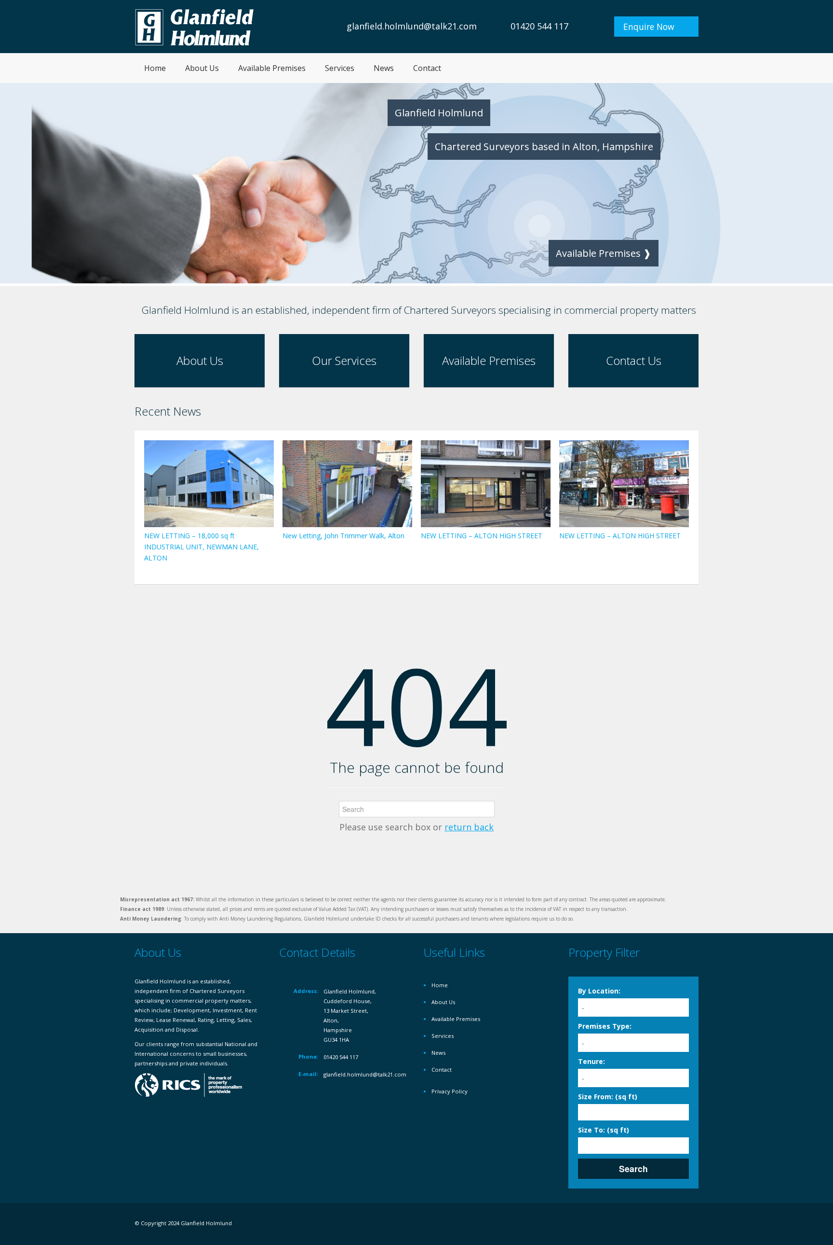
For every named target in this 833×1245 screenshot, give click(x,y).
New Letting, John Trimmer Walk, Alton (343, 535)
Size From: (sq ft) (607, 1096)
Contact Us (633, 360)
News (384, 68)
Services (339, 68)
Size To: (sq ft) (603, 1129)
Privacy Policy (449, 1091)
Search (633, 1168)
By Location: (599, 990)
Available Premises (272, 68)
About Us (202, 68)
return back (469, 827)
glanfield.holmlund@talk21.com (412, 26)
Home (155, 68)
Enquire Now (648, 26)
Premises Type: (604, 1026)
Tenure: (591, 1061)
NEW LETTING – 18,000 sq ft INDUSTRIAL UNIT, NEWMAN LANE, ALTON (201, 546)
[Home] (194, 26)
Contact (427, 68)
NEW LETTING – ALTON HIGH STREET (481, 535)
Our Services (344, 360)
